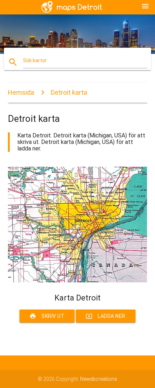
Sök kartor (35, 60)
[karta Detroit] (77, 280)
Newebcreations (98, 379)
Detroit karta (69, 92)
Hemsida (21, 92)
